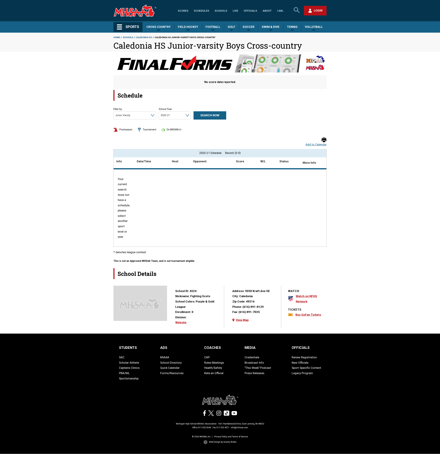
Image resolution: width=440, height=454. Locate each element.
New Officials (300, 362)
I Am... (281, 10)
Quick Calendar (170, 367)
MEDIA (250, 348)
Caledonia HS (144, 37)
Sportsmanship (129, 378)
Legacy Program (302, 373)
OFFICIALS (301, 348)
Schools (221, 10)
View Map (242, 320)
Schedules (201, 10)
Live (235, 10)
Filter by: (117, 109)
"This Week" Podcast (258, 367)
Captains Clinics (129, 367)
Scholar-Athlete (129, 362)
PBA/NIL (124, 373)
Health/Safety (213, 367)
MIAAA (164, 357)
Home (116, 37)
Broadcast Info (254, 362)
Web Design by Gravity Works (222, 442)
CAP (207, 357)
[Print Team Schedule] (324, 140)
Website (180, 322)
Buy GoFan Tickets (308, 314)
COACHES (212, 348)
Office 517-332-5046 (201, 427)
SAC (121, 357)
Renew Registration (304, 357)
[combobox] (115, 115)
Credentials (252, 357)
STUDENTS (128, 348)
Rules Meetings (214, 362)
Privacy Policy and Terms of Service (231, 436)
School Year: (165, 109)
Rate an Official (213, 373)
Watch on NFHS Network (306, 298)
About (267, 10)
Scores (183, 10)
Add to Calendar (316, 144)
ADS (163, 348)
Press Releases (254, 373)
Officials (250, 10)
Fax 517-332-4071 (221, 427)
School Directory (171, 362)
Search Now (209, 115)
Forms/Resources (172, 373)
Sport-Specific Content (306, 367)
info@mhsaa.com (239, 427)
